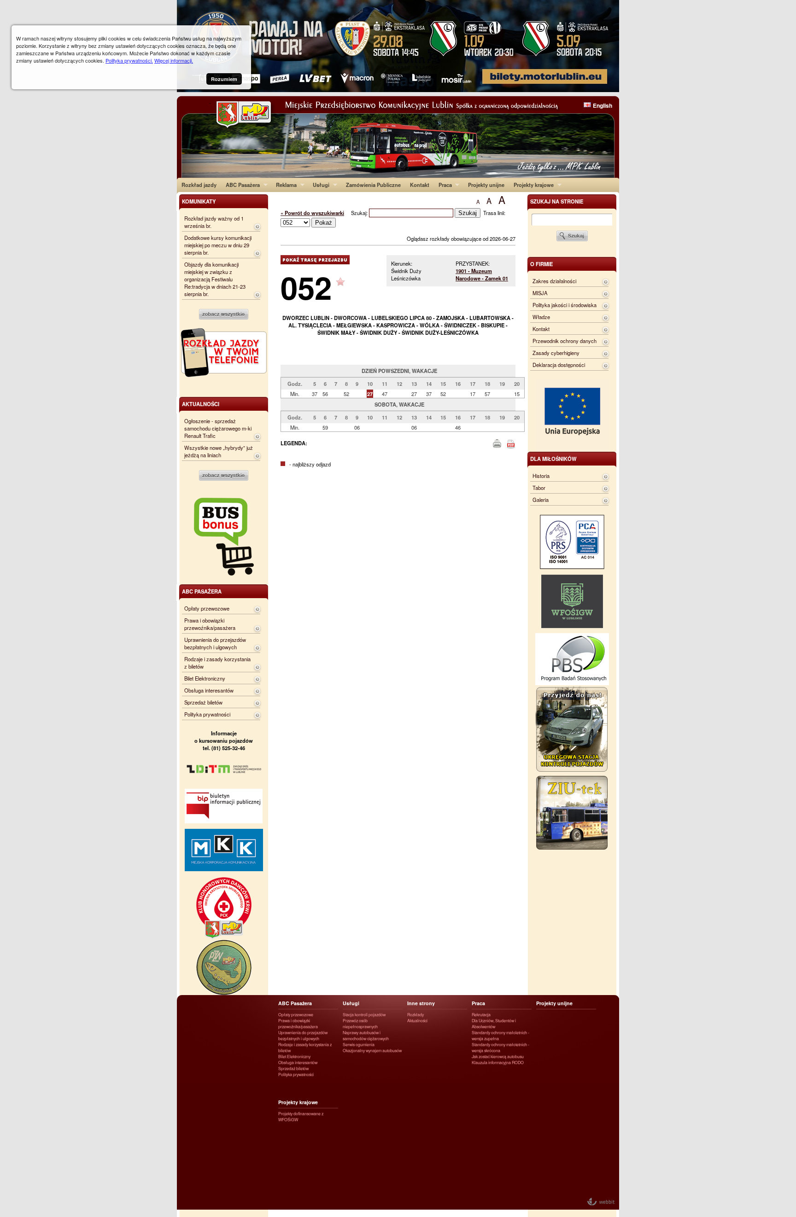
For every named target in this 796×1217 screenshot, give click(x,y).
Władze (541, 316)
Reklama (284, 184)
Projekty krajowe (531, 184)
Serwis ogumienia (359, 1045)
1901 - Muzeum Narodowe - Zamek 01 (482, 274)
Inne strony (421, 1003)
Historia (541, 475)
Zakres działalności (554, 281)
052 (306, 287)
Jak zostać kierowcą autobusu (498, 1057)
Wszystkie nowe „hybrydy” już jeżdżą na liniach (218, 451)
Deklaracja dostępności (559, 364)
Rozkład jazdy (199, 184)
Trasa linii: (494, 212)
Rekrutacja (481, 1015)
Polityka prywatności (207, 714)
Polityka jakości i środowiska (565, 305)
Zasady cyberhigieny (556, 352)
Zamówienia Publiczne (373, 184)
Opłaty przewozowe (206, 608)
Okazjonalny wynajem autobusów (372, 1051)
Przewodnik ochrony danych (565, 340)
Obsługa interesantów (209, 690)
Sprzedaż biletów (203, 702)
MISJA (540, 293)
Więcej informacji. (173, 60)
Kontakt (419, 184)
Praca (443, 184)
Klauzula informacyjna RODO (498, 1063)
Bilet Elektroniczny (204, 678)
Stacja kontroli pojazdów (364, 1015)
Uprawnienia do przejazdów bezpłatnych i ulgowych (215, 643)
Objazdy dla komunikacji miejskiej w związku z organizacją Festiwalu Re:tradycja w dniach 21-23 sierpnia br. (215, 279)
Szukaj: (360, 212)
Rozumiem (224, 79)
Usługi (318, 184)
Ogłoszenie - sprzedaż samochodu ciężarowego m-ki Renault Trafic (218, 428)
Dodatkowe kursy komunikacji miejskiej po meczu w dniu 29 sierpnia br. (218, 245)
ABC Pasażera (240, 184)
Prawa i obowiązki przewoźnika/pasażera (209, 624)
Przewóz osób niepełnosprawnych (360, 1024)
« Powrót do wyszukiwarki (312, 212)
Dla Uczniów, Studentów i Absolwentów (494, 1024)
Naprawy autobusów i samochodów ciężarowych (366, 1036)
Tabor (539, 487)
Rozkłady (415, 1015)
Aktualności (417, 1021)
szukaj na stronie (556, 201)
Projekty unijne (486, 184)
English (602, 105)
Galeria (541, 499)
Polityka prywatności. (129, 60)
